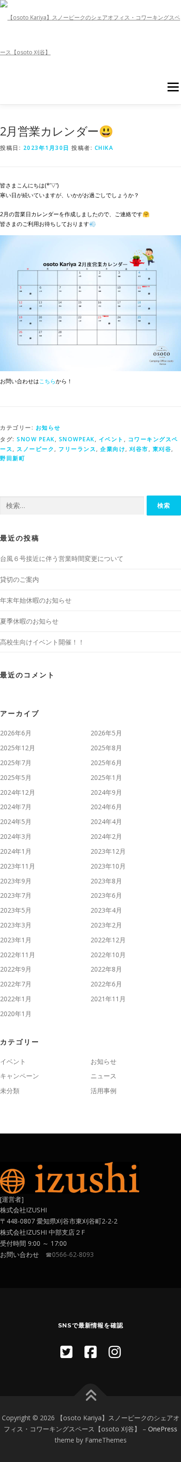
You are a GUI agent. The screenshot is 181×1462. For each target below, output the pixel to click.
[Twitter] (66, 1351)
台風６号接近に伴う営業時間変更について (61, 558)
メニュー (173, 87)
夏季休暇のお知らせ (29, 621)
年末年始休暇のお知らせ (35, 600)
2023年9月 (16, 880)
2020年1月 (16, 1013)
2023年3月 (16, 925)
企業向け (112, 449)
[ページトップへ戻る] (90, 1396)
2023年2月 (106, 925)
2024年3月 (16, 836)
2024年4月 (106, 821)
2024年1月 (16, 851)
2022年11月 (17, 954)
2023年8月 (106, 880)
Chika (104, 148)
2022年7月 (16, 983)
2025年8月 (106, 747)
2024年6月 (106, 806)
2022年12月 (108, 939)
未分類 (9, 1090)
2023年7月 (16, 895)
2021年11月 (108, 998)
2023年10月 (108, 866)
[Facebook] (90, 1351)
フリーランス (77, 449)
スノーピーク (35, 449)
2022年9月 (16, 969)
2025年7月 (16, 762)
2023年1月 (16, 939)
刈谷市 (139, 449)
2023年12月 (108, 851)
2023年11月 (17, 866)
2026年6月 (16, 732)
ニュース (103, 1075)
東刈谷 (162, 449)
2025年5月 (16, 777)
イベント (111, 439)
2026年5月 (106, 732)
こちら (47, 381)
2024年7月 (16, 806)
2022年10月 (108, 954)
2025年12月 (17, 747)
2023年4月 (106, 910)
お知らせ (48, 428)
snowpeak (77, 439)
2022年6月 (106, 983)
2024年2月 (106, 836)
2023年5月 (16, 910)
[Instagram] (115, 1351)
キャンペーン (19, 1075)
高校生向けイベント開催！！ (42, 642)
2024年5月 (16, 821)
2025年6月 (106, 762)
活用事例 (103, 1090)
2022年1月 (16, 998)
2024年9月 (106, 792)
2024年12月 (17, 792)
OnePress (162, 1428)
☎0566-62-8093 (69, 1254)
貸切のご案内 (19, 579)
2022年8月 (106, 969)
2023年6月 (106, 895)
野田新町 (12, 458)
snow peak (36, 439)
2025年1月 (106, 777)
